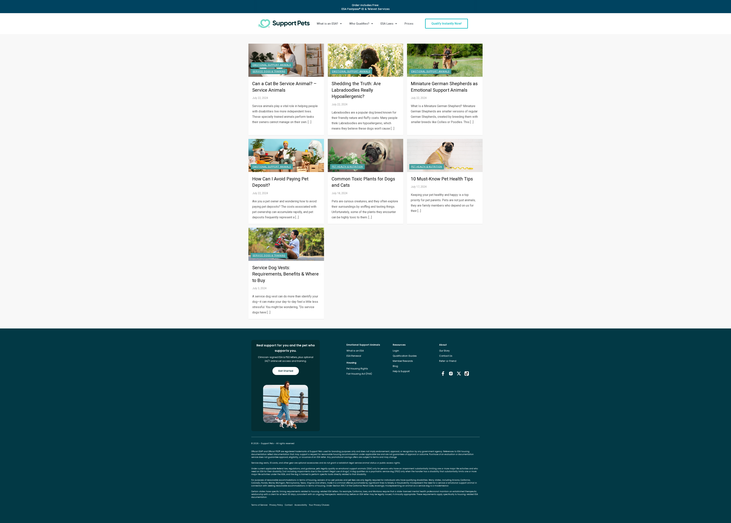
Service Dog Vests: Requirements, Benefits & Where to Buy (285, 274)
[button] (446, 24)
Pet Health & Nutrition (347, 166)
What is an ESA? (327, 23)
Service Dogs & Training (269, 71)
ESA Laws (387, 23)
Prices (409, 23)
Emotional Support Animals (272, 65)
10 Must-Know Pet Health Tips (442, 179)
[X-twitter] (459, 373)
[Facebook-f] (443, 373)
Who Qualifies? (359, 23)
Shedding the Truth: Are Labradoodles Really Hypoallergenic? (356, 90)
